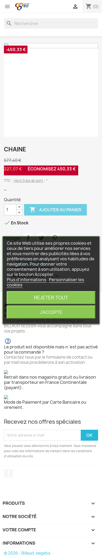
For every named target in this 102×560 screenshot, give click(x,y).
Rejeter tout (51, 297)
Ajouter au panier (55, 209)
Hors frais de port (29, 180)
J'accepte (51, 312)
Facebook (8, 473)
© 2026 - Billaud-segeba (27, 553)
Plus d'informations (27, 279)
